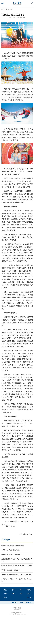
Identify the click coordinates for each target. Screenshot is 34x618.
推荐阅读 (5, 540)
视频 (13, 593)
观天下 (29, 597)
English (14, 602)
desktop (28, 602)
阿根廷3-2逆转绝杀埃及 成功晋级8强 (12, 545)
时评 (13, 590)
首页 (5, 590)
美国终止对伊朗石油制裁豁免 (10, 550)
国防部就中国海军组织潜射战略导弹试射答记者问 (16, 565)
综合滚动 (10, 9)
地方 (28, 593)
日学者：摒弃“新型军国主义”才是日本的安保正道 (16, 574)
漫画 (5, 597)
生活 (5, 593)
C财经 (29, 590)
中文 (21, 602)
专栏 (21, 593)
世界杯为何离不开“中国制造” (10, 570)
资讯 (21, 590)
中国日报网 (4, 9)
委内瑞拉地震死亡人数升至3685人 (12, 554)
